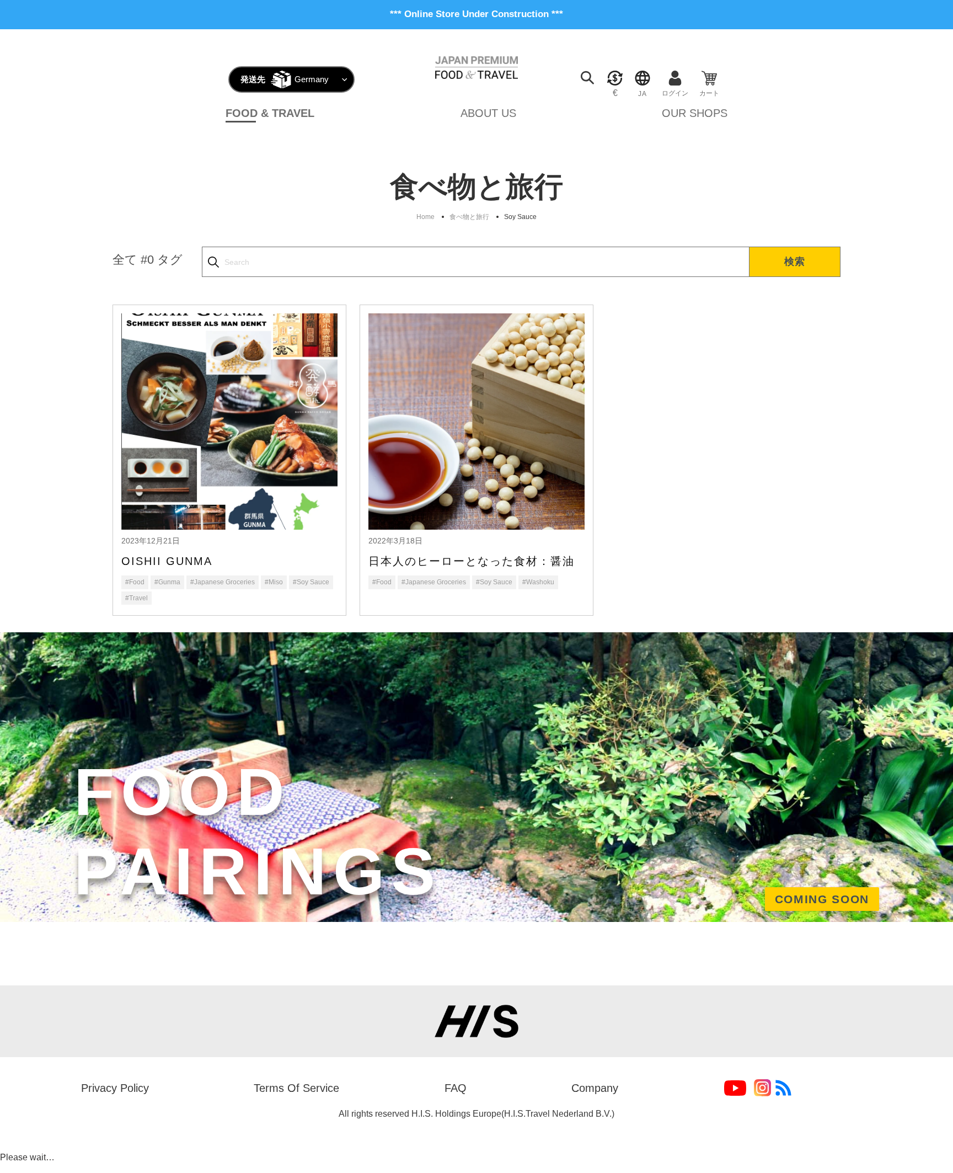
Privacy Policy (115, 1088)
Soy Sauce (520, 217)
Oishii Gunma (166, 561)
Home (425, 217)
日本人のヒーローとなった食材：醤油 (471, 561)
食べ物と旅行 (469, 217)
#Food (134, 582)
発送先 (252, 79)
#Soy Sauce (311, 582)
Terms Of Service (296, 1088)
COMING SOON (822, 899)
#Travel (136, 598)
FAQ (456, 1088)
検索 (795, 261)
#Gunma (167, 582)
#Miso (274, 582)
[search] (475, 262)
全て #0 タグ (148, 259)
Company (594, 1088)
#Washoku (538, 582)
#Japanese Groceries (222, 582)
